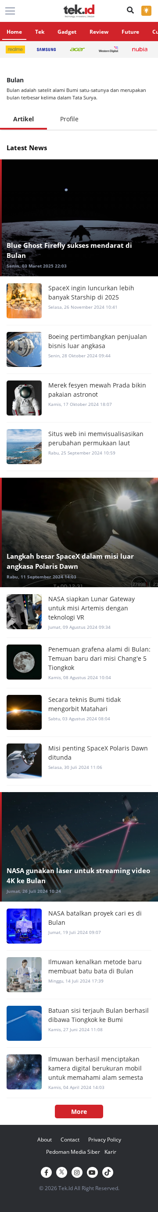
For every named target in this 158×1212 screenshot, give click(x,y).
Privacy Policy (104, 1139)
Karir (110, 1152)
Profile (69, 119)
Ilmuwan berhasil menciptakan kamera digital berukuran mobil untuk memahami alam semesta (95, 1068)
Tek (39, 31)
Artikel (23, 119)
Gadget (66, 31)
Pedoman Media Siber (73, 1152)
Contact (70, 1139)
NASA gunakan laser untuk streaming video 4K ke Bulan (78, 875)
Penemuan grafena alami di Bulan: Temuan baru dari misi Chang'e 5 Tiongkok (99, 658)
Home (14, 31)
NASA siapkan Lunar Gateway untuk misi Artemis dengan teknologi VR (91, 608)
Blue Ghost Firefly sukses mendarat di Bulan (69, 250)
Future (130, 31)
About (44, 1139)
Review (99, 31)
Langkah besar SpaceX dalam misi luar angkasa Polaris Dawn (70, 561)
